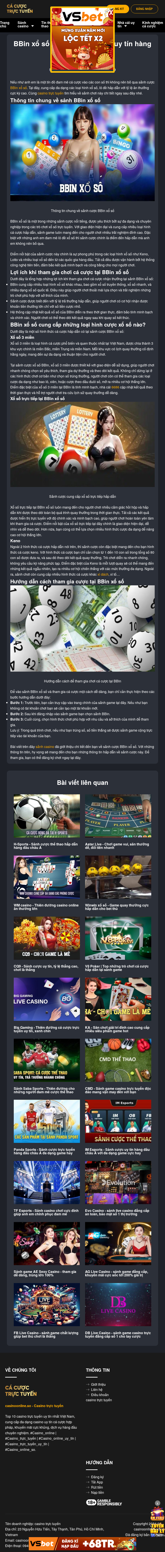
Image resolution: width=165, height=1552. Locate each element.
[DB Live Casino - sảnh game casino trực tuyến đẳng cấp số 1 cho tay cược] (118, 1305)
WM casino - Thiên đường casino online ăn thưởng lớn (46, 906)
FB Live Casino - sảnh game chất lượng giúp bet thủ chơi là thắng (46, 1334)
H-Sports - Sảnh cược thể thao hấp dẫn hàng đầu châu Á (46, 845)
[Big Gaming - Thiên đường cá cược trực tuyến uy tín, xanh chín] (47, 999)
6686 (115, 387)
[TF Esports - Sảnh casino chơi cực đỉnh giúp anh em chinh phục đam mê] (47, 1183)
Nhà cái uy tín (126, 24)
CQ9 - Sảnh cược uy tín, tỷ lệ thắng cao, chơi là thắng (46, 968)
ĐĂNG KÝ (117, 9)
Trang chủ (4, 24)
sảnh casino (45, 746)
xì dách (103, 574)
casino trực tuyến (51, 93)
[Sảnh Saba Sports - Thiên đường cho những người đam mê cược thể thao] (47, 1060)
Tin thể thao (46, 24)
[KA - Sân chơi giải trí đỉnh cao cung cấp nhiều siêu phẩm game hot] (118, 999)
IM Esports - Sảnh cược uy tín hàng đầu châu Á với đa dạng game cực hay (117, 1151)
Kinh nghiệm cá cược (152, 24)
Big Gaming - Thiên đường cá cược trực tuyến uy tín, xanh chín (46, 1029)
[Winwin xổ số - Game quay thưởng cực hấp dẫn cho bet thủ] (118, 877)
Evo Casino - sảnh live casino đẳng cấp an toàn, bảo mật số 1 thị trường (117, 1212)
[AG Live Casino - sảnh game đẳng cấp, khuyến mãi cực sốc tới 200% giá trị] (118, 1244)
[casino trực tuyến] (20, 9)
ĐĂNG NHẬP (144, 9)
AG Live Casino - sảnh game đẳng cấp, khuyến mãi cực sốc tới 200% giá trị (116, 1273)
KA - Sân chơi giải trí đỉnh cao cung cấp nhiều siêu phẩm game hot (117, 1029)
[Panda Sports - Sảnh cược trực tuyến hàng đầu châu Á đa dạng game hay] (47, 1121)
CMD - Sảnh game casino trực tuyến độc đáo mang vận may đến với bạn (118, 1090)
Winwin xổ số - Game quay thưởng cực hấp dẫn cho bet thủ (117, 906)
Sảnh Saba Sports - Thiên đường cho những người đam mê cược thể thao (44, 1090)
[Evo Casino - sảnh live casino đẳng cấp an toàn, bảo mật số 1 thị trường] (118, 1183)
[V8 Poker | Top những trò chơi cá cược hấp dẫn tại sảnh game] (118, 938)
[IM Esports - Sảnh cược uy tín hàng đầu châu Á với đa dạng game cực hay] (118, 1121)
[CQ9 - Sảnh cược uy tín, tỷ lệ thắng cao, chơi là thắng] (47, 938)
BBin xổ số (18, 88)
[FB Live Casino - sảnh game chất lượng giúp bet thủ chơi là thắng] (47, 1305)
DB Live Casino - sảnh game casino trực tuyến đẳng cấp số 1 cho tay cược (118, 1334)
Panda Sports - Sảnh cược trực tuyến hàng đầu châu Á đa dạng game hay (44, 1151)
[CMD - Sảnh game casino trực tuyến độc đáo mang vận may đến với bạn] (118, 1060)
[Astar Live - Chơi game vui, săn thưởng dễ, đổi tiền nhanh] (118, 816)
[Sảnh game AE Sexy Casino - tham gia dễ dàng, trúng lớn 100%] (47, 1244)
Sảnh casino (23, 24)
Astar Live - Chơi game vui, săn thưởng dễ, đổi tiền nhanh (117, 845)
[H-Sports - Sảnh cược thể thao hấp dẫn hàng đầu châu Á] (47, 816)
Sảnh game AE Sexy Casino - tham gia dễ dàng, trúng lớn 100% (45, 1273)
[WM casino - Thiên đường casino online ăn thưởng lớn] (47, 877)
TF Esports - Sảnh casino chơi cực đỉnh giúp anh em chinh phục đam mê (46, 1212)
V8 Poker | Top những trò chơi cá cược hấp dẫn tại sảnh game (117, 968)
